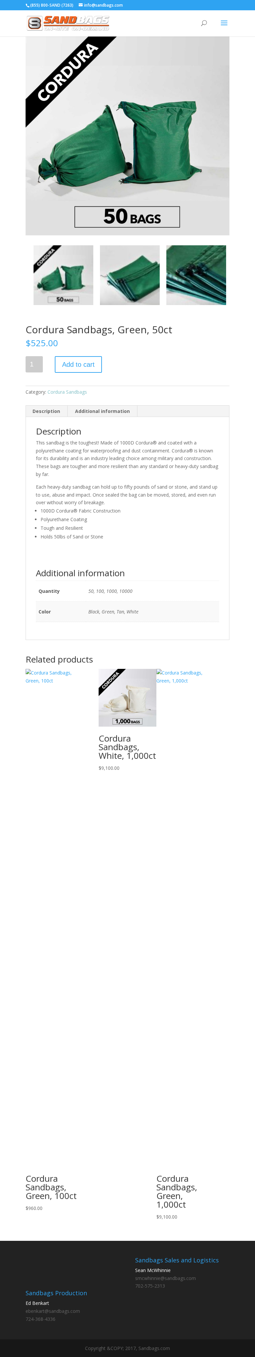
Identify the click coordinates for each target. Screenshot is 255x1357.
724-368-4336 (40, 1319)
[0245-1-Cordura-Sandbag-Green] (130, 275)
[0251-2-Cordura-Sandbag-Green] (196, 275)
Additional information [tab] (102, 411)
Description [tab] (46, 411)
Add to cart (78, 364)
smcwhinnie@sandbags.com (165, 1278)
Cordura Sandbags (67, 392)
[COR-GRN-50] (127, 133)
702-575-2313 (150, 1286)
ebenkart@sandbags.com (53, 1311)
